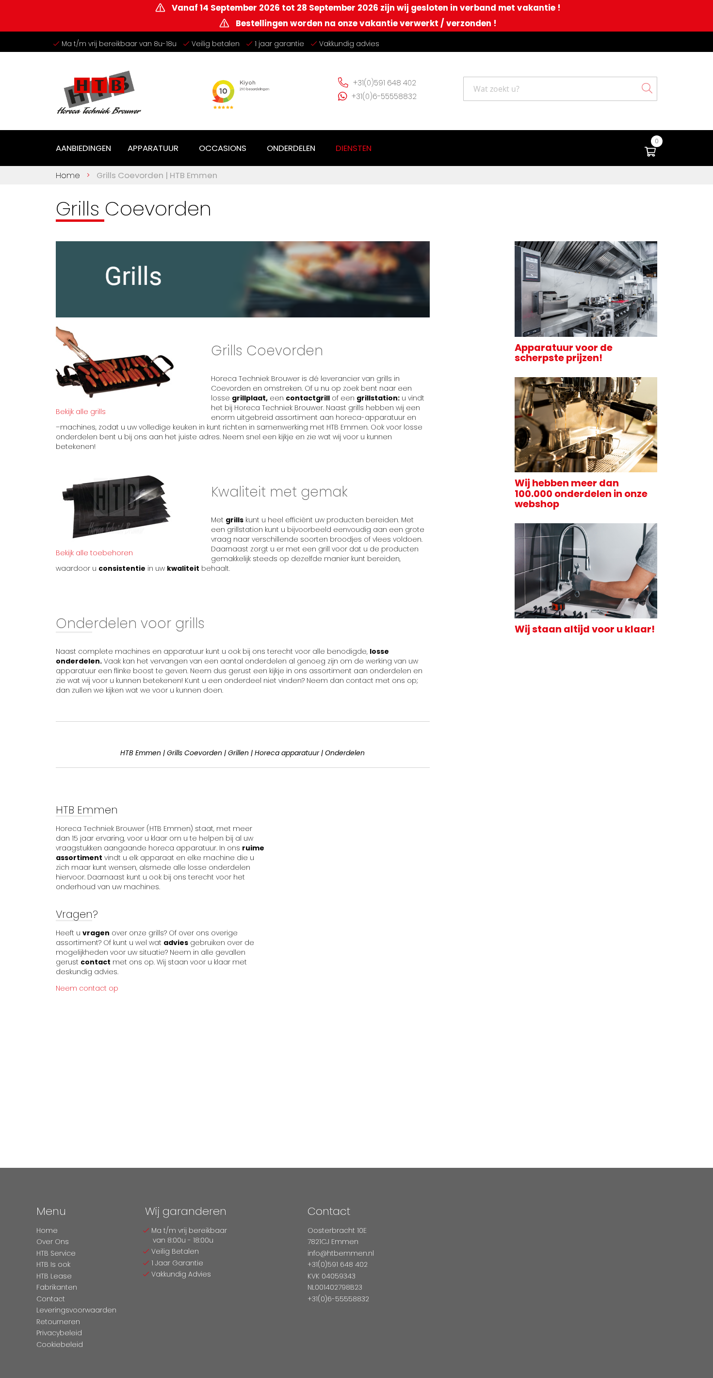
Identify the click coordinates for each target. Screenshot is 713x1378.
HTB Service (56, 1253)
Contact (50, 1299)
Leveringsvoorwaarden (76, 1310)
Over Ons (52, 1241)
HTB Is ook (53, 1264)
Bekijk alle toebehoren (94, 553)
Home (69, 175)
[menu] (215, 148)
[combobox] (560, 89)
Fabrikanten (56, 1287)
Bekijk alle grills (81, 411)
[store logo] (99, 88)
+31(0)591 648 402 (384, 83)
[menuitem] (83, 148)
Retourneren (58, 1322)
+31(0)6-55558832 (384, 96)
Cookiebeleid (59, 1344)
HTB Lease (54, 1276)
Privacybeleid (59, 1333)
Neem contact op (87, 988)
